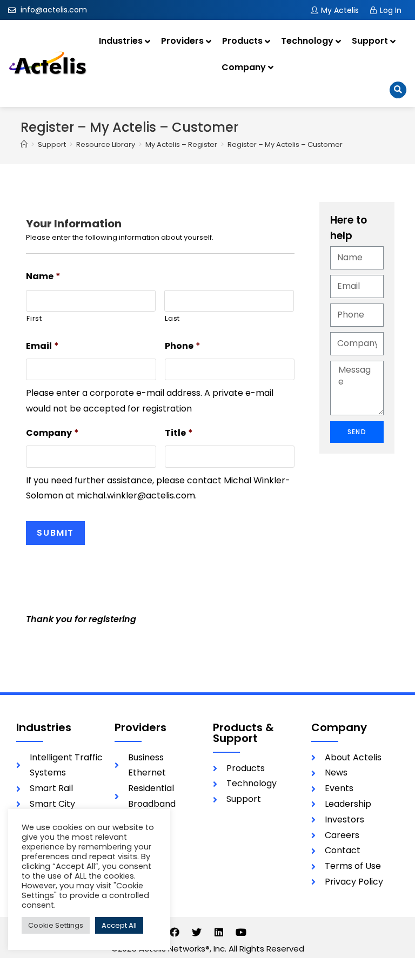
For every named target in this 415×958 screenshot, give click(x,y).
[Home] (24, 144)
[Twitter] (196, 932)
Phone (182, 346)
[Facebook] (174, 932)
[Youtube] (241, 932)
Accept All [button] (119, 925)
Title (179, 433)
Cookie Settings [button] (55, 925)
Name (43, 276)
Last (172, 318)
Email (42, 346)
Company (52, 433)
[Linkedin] (219, 932)
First (34, 318)
